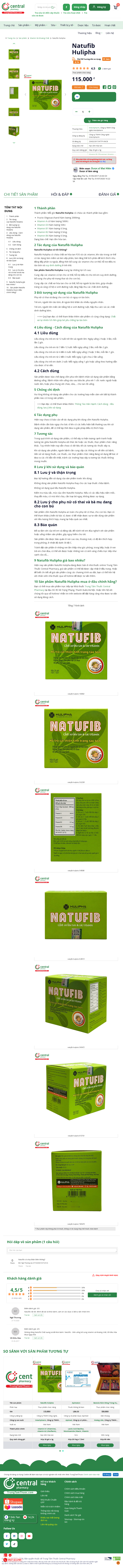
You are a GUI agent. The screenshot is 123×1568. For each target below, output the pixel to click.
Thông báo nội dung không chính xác (50, 1512)
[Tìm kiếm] (52, 7)
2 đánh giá (106, 69)
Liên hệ (110, 33)
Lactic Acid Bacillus (76, 1429)
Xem (108, 59)
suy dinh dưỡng (54, 265)
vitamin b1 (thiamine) (47, 1429)
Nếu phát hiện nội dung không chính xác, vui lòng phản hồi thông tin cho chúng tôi (94, 160)
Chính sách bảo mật (91, 1474)
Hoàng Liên (99, 1420)
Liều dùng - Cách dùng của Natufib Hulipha (14, 235)
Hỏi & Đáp (61, 194)
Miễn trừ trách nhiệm (50, 1506)
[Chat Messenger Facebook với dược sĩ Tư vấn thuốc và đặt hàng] (77, 100)
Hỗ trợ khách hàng (48, 1483)
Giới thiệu (45, 1491)
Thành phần (14, 216)
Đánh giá (108, 194)
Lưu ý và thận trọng (15, 265)
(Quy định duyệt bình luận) (107, 1275)
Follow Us (9, 1528)
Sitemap (68, 1519)
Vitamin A (42, 221)
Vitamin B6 (42, 235)
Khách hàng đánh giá (24, 1278)
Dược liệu (83, 25)
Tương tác (13, 255)
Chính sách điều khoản (75, 1488)
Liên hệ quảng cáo (49, 1524)
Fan (14, 1517)
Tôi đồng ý (107, 1474)
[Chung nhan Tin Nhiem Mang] (108, 1559)
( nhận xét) (17, 1298)
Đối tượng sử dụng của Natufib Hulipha (13, 227)
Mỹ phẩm (40, 25)
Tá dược (96, 25)
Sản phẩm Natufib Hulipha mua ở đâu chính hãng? (15, 289)
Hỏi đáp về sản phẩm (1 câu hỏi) (33, 1241)
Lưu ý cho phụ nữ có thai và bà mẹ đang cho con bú (16, 272)
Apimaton (76, 1403)
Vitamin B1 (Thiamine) (98, 154)
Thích (20, 1266)
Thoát (116, 1474)
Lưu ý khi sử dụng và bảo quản (14, 259)
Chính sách (71, 1481)
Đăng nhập (79, 7)
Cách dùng (17, 245)
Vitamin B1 (42, 228)
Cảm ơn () (38, 1315)
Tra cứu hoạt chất (71, 13)
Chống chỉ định (15, 249)
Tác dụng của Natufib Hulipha (14, 220)
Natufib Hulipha (47, 1403)
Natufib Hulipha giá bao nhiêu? (15, 283)
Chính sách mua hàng (74, 1493)
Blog (97, 33)
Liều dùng (16, 241)
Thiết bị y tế (66, 25)
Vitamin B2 (42, 232)
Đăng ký (101, 7)
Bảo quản (16, 278)
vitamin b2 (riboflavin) (46, 1431)
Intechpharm (94, 128)
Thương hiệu (85, 33)
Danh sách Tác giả (73, 1515)
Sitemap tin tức (74, 1520)
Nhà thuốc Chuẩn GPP (49, 1501)
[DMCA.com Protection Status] (117, 1558)
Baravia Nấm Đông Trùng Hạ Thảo (105, 1403)
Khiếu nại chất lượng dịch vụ (50, 1519)
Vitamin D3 (42, 224)
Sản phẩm (23, 25)
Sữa (53, 25)
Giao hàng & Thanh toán (73, 1509)
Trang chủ (9, 25)
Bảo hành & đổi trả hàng (73, 1502)
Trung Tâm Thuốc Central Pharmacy (59, 1558)
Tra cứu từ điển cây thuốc (47, 13)
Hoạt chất (110, 25)
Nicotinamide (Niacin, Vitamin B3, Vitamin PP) (76, 1432)
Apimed (69, 1420)
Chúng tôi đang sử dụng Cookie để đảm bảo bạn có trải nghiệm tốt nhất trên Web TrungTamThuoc (52, 1474)
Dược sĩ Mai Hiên (101, 168)
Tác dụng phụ (14, 252)
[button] (60, 1451)
